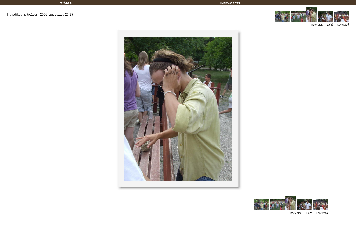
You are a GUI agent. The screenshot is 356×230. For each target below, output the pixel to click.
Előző (330, 24)
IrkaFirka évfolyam (230, 2)
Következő (343, 24)
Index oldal (317, 24)
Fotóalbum (66, 2)
